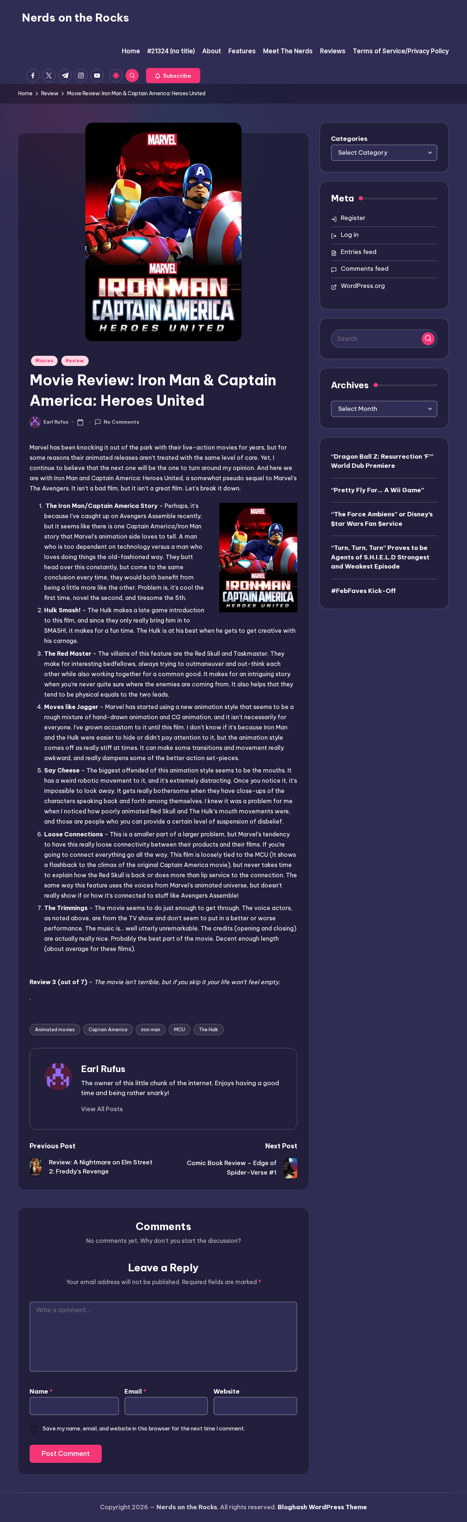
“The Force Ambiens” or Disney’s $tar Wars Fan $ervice (382, 518)
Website (226, 1391)
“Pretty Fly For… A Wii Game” (377, 490)
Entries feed (359, 252)
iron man (150, 1029)
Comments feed (365, 269)
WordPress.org (363, 286)
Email (135, 1391)
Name (41, 1391)
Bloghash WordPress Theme (322, 1507)
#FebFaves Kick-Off (363, 590)
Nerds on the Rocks (75, 17)
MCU (179, 1029)
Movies (44, 360)
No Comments (121, 422)
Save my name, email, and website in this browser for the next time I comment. (144, 1428)
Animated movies (55, 1029)
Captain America (108, 1029)
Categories (349, 139)
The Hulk (208, 1029)
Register (353, 218)
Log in (350, 235)
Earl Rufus (103, 1068)
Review (75, 360)
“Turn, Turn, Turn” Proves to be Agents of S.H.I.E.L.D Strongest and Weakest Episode (380, 556)
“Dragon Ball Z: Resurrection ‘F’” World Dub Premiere (382, 461)
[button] (173, 75)
